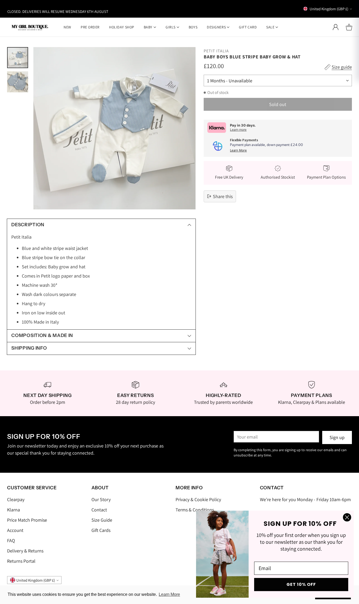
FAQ (11, 540)
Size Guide (101, 520)
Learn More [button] (169, 594)
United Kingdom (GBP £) (329, 8)
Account (15, 530)
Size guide (342, 67)
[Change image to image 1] (17, 57)
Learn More (238, 151)
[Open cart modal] (349, 27)
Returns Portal (21, 561)
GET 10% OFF (301, 584)
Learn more (238, 130)
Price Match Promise (27, 520)
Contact (99, 510)
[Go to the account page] (336, 27)
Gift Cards (100, 530)
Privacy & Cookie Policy (198, 499)
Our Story (101, 499)
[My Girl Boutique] (30, 27)
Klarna (13, 510)
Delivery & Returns (25, 551)
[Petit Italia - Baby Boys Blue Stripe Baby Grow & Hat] (114, 128)
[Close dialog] (347, 517)
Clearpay (15, 499)
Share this (223, 196)
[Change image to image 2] (17, 81)
